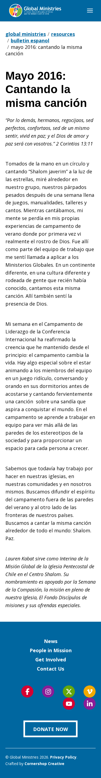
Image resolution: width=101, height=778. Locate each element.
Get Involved (50, 659)
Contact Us (50, 668)
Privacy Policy (63, 757)
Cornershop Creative (44, 763)
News (50, 641)
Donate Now (50, 729)
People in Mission (51, 650)
